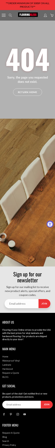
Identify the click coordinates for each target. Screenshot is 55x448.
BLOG (5, 377)
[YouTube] (24, 414)
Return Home (27, 92)
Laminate (6, 364)
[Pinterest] (10, 414)
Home (5, 356)
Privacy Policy (9, 445)
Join (44, 303)
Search (5, 441)
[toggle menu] (3, 15)
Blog (4, 437)
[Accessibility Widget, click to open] (50, 224)
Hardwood (7, 369)
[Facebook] (4, 414)
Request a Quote (10, 373)
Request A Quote (11, 433)
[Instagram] (17, 414)
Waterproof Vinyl (11, 360)
